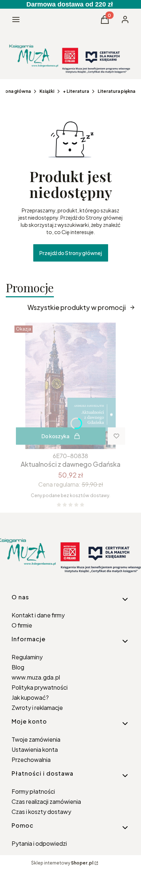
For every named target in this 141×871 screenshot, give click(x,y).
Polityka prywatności (40, 687)
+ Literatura (76, 91)
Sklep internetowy (62, 863)
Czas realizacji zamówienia (46, 801)
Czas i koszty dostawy (41, 811)
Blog (18, 667)
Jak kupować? (30, 697)
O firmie (22, 625)
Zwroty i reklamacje (37, 707)
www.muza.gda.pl (36, 677)
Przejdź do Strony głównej (70, 253)
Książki (46, 91)
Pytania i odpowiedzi (39, 843)
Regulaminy (27, 657)
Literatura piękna (116, 91)
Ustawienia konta (35, 749)
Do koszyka (55, 436)
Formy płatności (33, 791)
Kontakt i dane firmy (38, 615)
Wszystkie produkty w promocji (76, 307)
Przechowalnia (31, 759)
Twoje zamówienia (36, 739)
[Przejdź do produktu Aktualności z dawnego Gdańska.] (70, 386)
